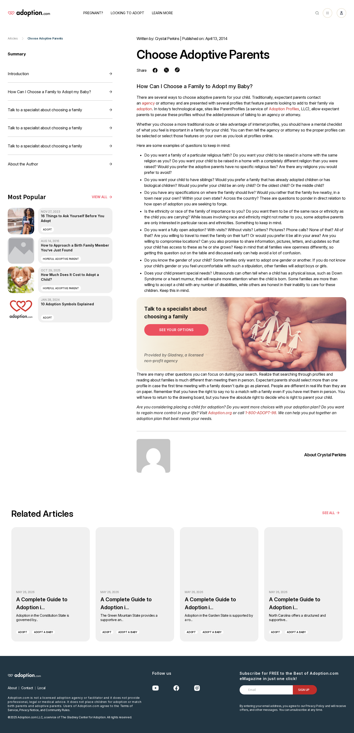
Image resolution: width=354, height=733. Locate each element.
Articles (13, 38)
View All (99, 197)
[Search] (317, 13)
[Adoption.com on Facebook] (176, 688)
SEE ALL (328, 513)
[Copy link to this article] (177, 69)
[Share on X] (166, 70)
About (12, 688)
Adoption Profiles (284, 108)
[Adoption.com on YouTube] (155, 688)
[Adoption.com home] (29, 13)
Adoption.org (220, 412)
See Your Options (176, 330)
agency (148, 103)
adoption (144, 108)
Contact (27, 688)
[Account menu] (341, 13)
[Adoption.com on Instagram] (197, 688)
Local (42, 688)
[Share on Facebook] (155, 70)
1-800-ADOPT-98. (261, 412)
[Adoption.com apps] (327, 13)
